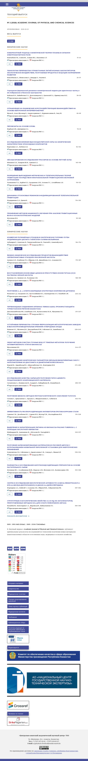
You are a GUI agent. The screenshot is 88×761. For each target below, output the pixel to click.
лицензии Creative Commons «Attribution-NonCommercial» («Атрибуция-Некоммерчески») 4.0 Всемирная (52, 752)
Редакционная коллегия (16, 612)
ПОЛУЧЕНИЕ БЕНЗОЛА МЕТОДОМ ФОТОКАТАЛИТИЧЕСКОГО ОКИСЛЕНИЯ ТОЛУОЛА (41, 396)
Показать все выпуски (17, 516)
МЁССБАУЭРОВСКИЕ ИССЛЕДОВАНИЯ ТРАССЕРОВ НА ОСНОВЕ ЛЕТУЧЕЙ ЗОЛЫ (39, 160)
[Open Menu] (7, 4)
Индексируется (13, 647)
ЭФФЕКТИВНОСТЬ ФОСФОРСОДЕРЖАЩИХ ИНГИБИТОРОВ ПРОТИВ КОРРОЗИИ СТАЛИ (43, 412)
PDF (12, 41)
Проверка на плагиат (15, 714)
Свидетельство (13, 589)
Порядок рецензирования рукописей (17, 600)
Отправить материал (15, 583)
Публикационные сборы (16, 622)
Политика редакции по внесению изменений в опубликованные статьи (16, 629)
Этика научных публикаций (17, 606)
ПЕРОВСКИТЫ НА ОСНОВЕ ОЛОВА (21, 126)
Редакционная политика (16, 594)
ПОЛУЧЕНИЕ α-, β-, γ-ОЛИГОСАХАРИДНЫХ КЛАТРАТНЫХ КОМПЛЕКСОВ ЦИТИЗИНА (41, 291)
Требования (12, 617)
